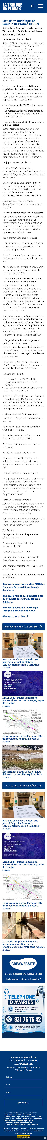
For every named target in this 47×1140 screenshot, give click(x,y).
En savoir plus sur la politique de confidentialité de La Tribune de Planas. (19, 1122)
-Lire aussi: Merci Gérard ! (15, 616)
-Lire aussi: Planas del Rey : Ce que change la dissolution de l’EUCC (20, 609)
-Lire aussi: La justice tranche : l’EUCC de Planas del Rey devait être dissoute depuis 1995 (23, 587)
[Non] (44, 1133)
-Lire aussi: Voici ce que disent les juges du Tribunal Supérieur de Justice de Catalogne (22, 599)
